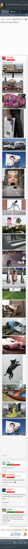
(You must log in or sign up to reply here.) (18, 526)
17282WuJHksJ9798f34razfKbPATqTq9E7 (10, 537)
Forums (6, 12)
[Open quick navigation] (26, 19)
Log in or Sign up (22, 1)
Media (14, 12)
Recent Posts (12, 15)
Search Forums (4, 15)
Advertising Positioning (8, 546)
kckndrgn (9, 509)
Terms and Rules (18, 545)
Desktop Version (20, 540)
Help (22, 542)
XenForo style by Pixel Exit (17, 547)
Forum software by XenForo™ (6, 547)
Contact (17, 542)
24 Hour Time (13, 540)
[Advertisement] (14, 38)
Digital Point (16, 546)
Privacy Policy (25, 545)
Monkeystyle (5, 540)
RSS (26, 542)
